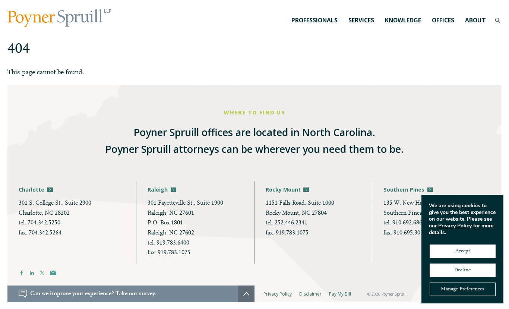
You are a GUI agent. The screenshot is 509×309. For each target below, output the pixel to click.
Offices (443, 20)
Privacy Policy (277, 294)
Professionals (314, 20)
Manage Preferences (462, 289)
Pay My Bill (340, 294)
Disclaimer (310, 294)
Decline (462, 270)
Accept (462, 251)
